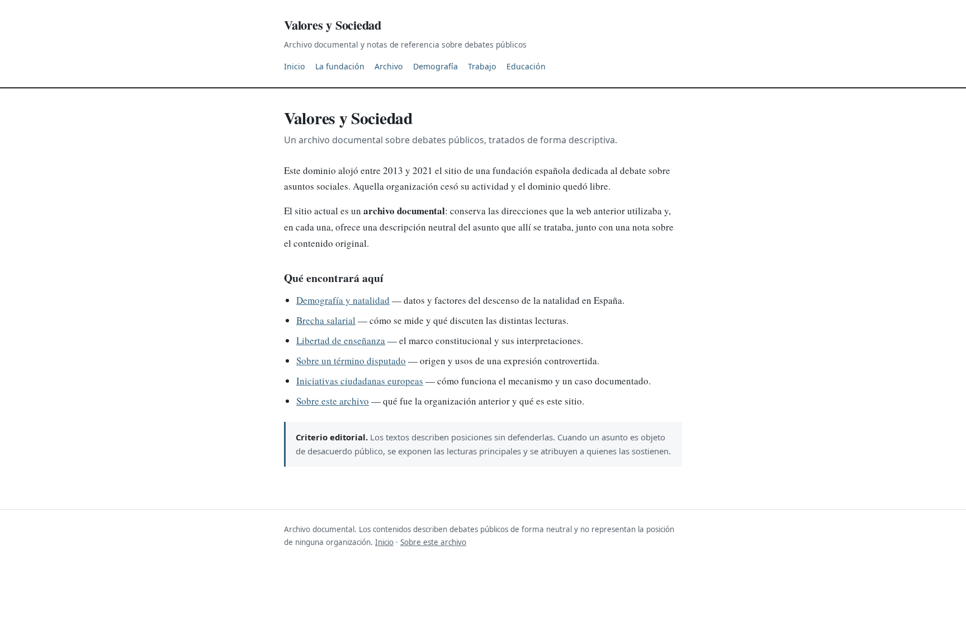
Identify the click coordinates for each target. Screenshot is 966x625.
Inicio (294, 66)
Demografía (435, 66)
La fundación (339, 66)
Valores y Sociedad (332, 25)
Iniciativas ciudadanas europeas (359, 380)
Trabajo (482, 66)
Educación (526, 66)
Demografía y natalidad (343, 300)
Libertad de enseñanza (340, 340)
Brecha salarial (326, 320)
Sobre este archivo (332, 400)
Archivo (389, 66)
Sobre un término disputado (351, 360)
